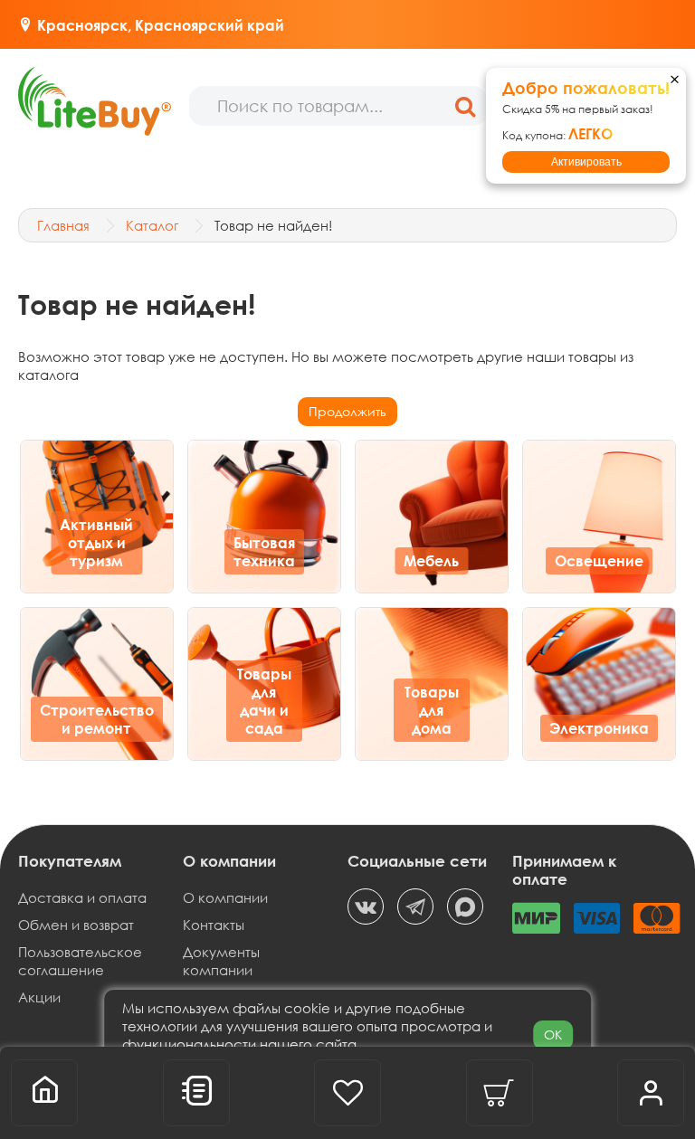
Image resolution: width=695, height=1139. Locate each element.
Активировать (586, 162)
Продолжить (347, 411)
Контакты (213, 925)
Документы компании (221, 961)
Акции (39, 997)
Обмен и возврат (76, 925)
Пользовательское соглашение (80, 961)
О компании (225, 897)
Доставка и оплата (82, 897)
